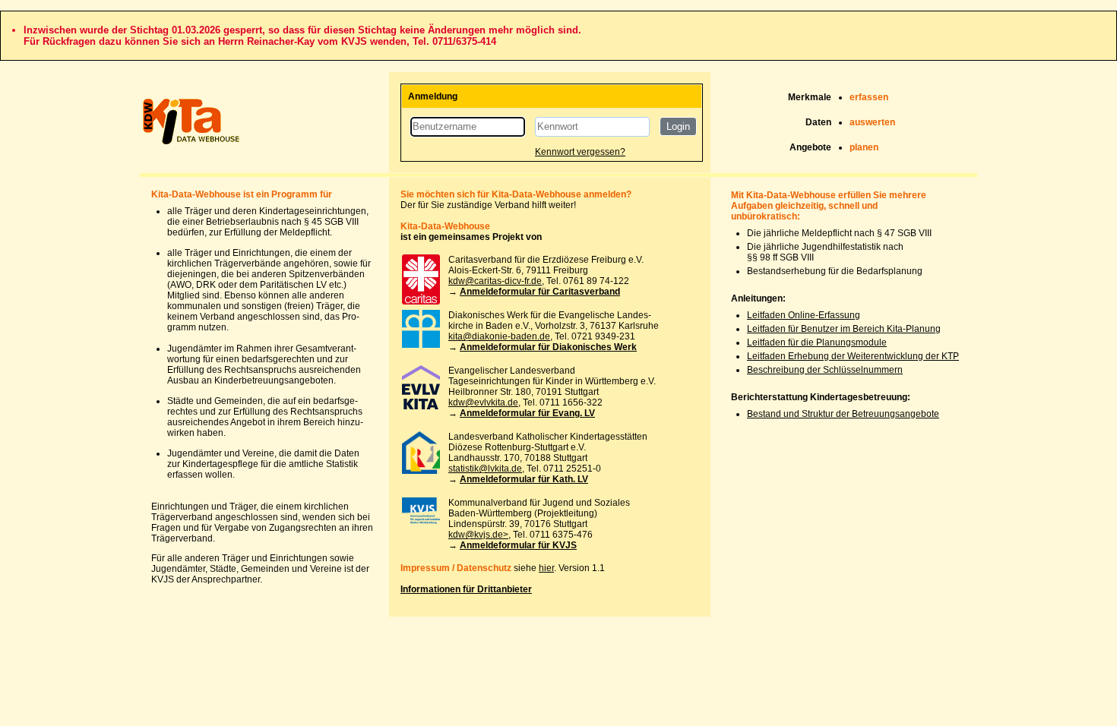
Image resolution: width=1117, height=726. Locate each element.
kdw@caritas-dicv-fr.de (495, 281)
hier (546, 568)
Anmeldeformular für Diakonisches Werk (548, 347)
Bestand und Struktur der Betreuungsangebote (843, 414)
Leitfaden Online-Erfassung (803, 315)
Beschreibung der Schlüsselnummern (825, 370)
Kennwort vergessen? (580, 152)
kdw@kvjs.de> (478, 534)
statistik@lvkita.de (485, 468)
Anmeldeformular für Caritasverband (540, 291)
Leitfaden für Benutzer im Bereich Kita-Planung (844, 329)
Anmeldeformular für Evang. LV (527, 413)
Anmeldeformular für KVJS (518, 545)
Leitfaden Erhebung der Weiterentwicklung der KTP (853, 356)
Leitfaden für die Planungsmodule (817, 342)
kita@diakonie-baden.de (499, 336)
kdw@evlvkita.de (483, 402)
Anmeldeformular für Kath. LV (524, 479)
